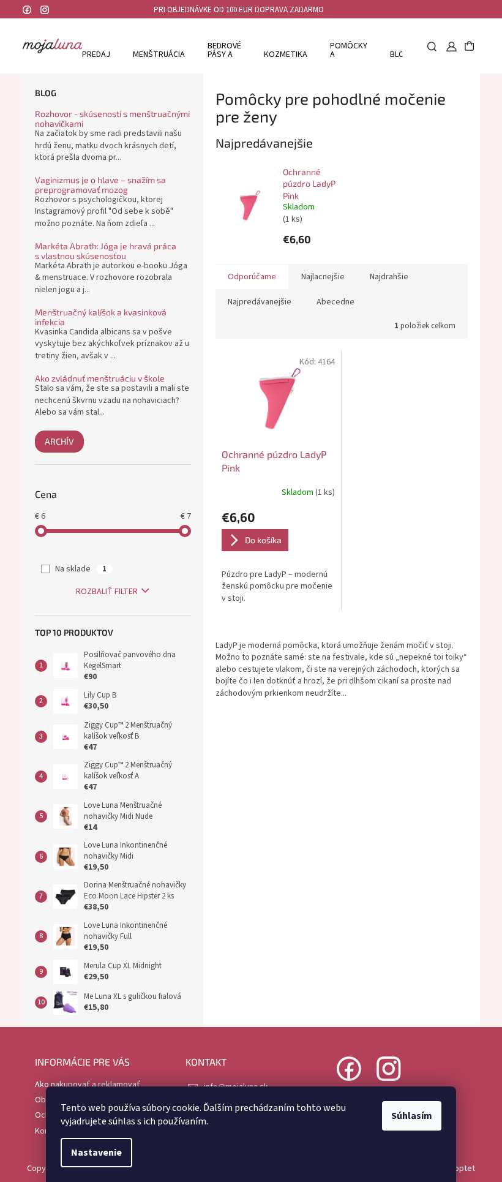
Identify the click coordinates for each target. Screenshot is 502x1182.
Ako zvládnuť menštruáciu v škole (100, 378)
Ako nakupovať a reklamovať (87, 1084)
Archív (59, 441)
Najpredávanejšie (259, 302)
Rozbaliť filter (107, 591)
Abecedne (335, 302)
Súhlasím (411, 1116)
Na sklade (81, 569)
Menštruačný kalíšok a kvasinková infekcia (101, 316)
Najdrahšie (389, 277)
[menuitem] (91, 54)
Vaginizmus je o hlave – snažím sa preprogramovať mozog (100, 184)
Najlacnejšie (323, 277)
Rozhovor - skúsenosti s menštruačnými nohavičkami (112, 118)
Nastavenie (96, 1152)
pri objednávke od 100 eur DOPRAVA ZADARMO (239, 9)
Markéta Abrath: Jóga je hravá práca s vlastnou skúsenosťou (105, 250)
